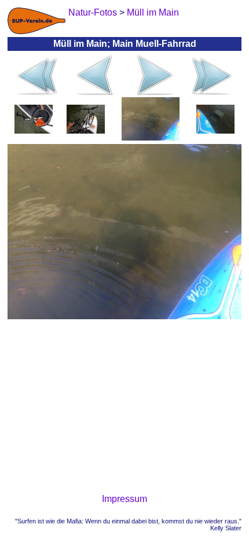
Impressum (124, 499)
